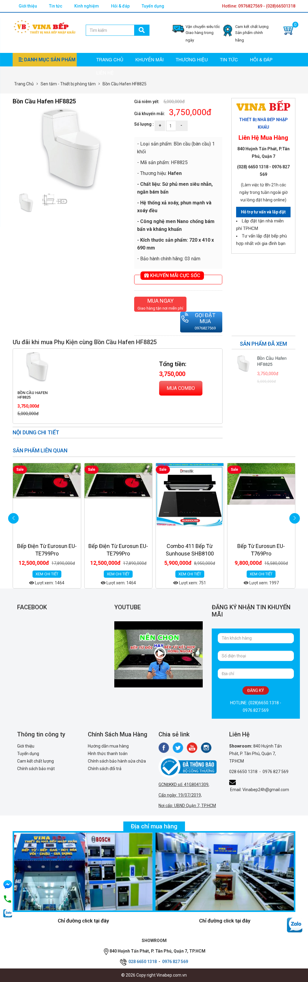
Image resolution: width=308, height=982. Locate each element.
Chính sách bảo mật (36, 768)
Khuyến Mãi (149, 59)
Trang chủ (109, 59)
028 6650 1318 (243, 771)
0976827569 (205, 328)
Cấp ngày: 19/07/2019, (180, 795)
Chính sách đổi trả (105, 768)
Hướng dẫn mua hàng (108, 746)
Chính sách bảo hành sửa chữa (117, 761)
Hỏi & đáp (120, 6)
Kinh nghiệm (86, 6)
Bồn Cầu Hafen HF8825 (32, 394)
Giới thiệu (28, 6)
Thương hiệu (192, 59)
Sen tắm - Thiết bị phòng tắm (68, 83)
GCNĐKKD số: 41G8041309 (183, 784)
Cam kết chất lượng (35, 761)
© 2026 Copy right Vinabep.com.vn (154, 975)
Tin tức (55, 6)
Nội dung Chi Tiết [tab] (36, 432)
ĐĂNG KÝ (255, 690)
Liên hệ (105, 72)
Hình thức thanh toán (108, 753)
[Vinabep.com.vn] (44, 26)
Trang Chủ (24, 83)
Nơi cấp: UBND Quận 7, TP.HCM (187, 805)
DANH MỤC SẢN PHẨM (49, 60)
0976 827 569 (275, 771)
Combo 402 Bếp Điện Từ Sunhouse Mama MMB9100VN (261, 553)
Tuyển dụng (153, 6)
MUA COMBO (181, 388)
